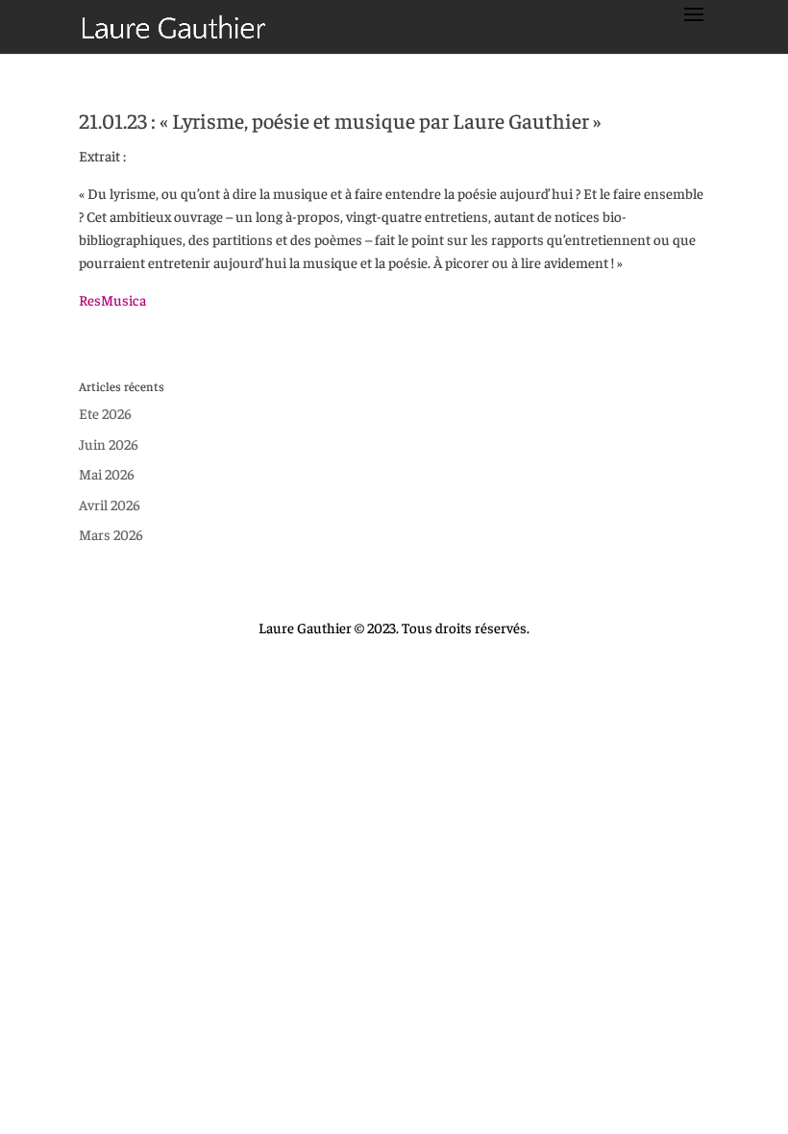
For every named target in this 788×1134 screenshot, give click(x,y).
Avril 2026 (109, 504)
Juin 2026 (108, 443)
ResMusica (112, 299)
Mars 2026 (111, 534)
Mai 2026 (107, 473)
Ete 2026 (105, 413)
